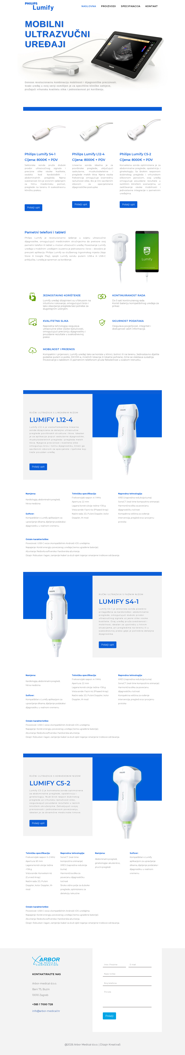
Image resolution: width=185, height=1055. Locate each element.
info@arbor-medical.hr (46, 1011)
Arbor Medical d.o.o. (86, 1044)
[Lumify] (39, 6)
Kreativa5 (114, 1044)
